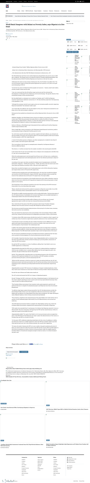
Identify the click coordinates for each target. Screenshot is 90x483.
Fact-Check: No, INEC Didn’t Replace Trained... (77, 118)
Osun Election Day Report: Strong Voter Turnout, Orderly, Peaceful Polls (16, 16)
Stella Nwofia (50, 447)
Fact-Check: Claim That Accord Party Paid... (77, 81)
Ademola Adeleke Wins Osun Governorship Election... (77, 58)
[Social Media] (75, 1)
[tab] (69, 52)
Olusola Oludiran (51, 411)
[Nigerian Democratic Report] (29, 6)
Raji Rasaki (4, 409)
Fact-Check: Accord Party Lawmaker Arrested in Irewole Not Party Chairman (54, 16)
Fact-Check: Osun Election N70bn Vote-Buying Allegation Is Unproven (18, 407)
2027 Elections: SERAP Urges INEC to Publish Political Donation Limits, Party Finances (67, 409)
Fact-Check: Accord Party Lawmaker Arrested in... (77, 70)
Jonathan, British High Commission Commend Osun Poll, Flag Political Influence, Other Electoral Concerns (22, 445)
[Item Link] (70, 59)
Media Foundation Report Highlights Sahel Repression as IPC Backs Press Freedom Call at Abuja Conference (67, 445)
